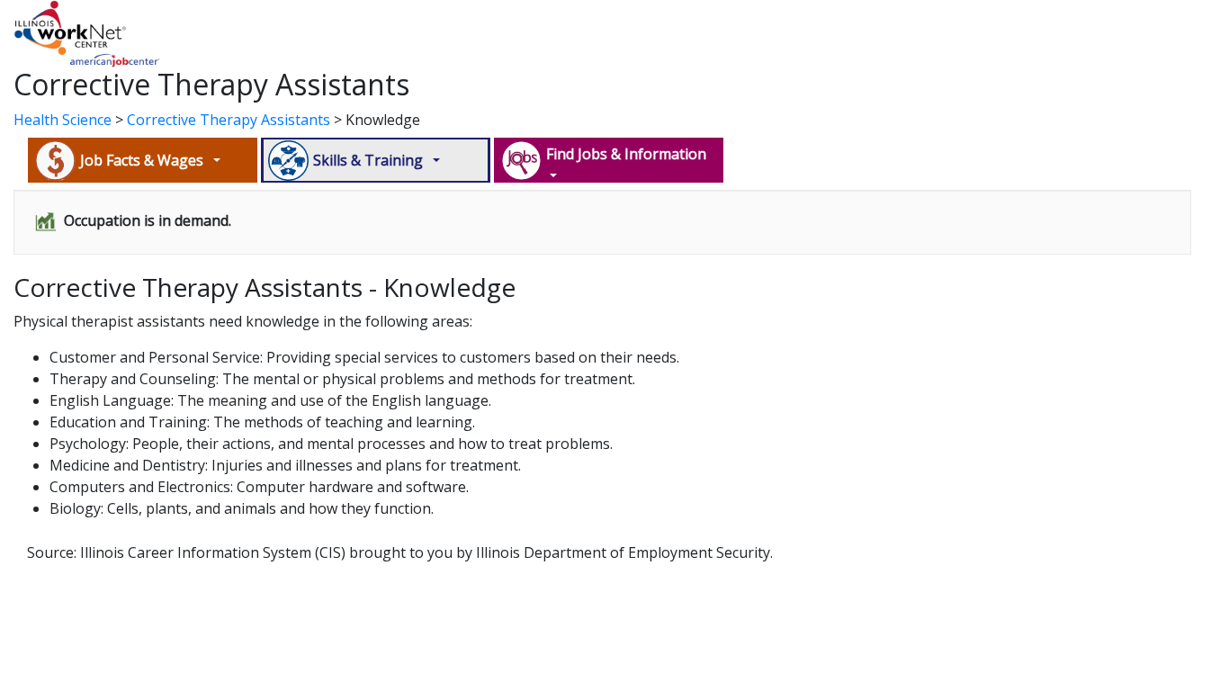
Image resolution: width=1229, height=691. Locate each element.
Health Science (62, 120)
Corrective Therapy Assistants (228, 120)
